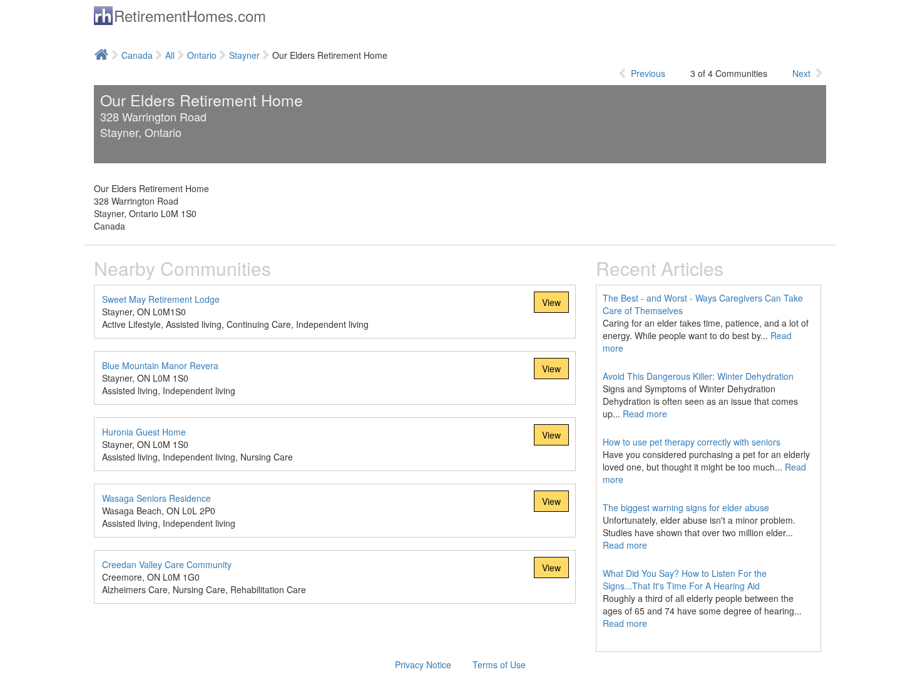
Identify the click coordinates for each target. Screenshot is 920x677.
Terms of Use (499, 664)
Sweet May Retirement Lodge (161, 299)
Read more (645, 413)
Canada (137, 55)
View (551, 302)
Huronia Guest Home (144, 431)
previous (648, 73)
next (801, 73)
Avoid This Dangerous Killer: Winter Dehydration (698, 376)
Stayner (244, 55)
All (170, 55)
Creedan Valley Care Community (167, 564)
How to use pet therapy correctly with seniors (691, 441)
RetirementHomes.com (190, 15)
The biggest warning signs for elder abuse (686, 507)
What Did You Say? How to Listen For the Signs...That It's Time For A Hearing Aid (685, 579)
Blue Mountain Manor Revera (160, 365)
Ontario (202, 55)
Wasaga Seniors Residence (156, 498)
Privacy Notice (423, 664)
